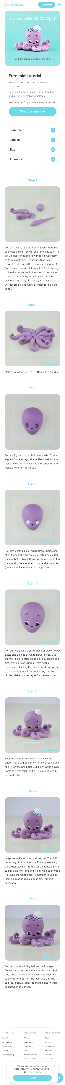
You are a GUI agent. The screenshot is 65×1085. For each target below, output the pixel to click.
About (47, 1038)
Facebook (48, 1059)
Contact (27, 1050)
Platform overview (30, 1055)
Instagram (48, 1050)
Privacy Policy (34, 1072)
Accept (32, 1078)
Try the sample (30, 111)
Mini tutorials (7, 1042)
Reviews (48, 1042)
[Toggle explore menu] (59, 5)
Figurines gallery (8, 1055)
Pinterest (48, 1055)
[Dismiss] (54, 1065)
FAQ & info (27, 1046)
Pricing (26, 1038)
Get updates (49, 1046)
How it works (28, 1042)
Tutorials (5, 1038)
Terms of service (30, 1059)
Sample (5, 1050)
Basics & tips (6, 1046)
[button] (32, 130)
